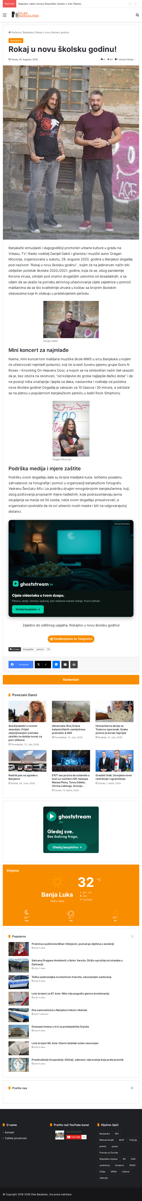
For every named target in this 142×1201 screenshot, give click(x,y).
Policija (133, 1140)
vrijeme (125, 1171)
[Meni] (4, 16)
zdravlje (103, 1177)
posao (115, 1146)
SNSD (132, 1165)
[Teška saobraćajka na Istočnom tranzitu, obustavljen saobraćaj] (19, 982)
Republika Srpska (108, 1159)
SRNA (114, 1171)
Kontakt (9, 1132)
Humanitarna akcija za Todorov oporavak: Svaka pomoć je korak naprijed (112, 729)
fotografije (28, 649)
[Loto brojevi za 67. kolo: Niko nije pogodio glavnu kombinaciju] (19, 999)
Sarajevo (119, 1165)
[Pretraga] (137, 16)
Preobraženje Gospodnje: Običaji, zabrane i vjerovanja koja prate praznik (78, 1059)
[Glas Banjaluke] (25, 14)
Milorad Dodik (106, 1140)
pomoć (40, 649)
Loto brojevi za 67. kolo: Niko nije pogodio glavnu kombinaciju (70, 993)
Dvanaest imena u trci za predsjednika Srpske (60, 1026)
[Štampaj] (74, 664)
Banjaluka (28, 32)
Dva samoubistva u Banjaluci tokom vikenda (59, 1010)
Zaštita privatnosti (16, 1138)
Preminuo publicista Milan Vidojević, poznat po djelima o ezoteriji (73, 943)
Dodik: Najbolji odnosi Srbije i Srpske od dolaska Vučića (50, 3)
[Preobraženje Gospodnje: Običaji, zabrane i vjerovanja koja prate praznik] (19, 1065)
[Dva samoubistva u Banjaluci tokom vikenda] (19, 1015)
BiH (117, 1133)
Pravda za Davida (108, 1152)
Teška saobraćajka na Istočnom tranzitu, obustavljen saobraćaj (71, 976)
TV (48, 649)
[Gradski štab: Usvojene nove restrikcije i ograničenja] (114, 761)
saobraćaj (104, 1165)
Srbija (102, 1171)
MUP (121, 1140)
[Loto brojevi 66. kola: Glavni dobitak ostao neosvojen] (19, 1048)
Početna (16, 32)
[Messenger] (56, 664)
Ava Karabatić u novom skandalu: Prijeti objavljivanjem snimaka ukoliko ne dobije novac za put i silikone (25, 732)
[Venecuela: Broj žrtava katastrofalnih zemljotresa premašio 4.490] (71, 711)
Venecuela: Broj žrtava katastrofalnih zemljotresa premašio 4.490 (68, 729)
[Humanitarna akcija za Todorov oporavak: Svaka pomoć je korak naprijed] (114, 711)
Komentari (71, 679)
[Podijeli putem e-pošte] (65, 664)
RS (124, 1159)
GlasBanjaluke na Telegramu (72, 639)
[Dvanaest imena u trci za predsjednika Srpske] (19, 1032)
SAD (133, 1159)
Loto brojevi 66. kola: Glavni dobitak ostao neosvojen (65, 1043)
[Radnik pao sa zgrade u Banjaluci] (27, 761)
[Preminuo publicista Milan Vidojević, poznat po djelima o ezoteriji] (19, 949)
